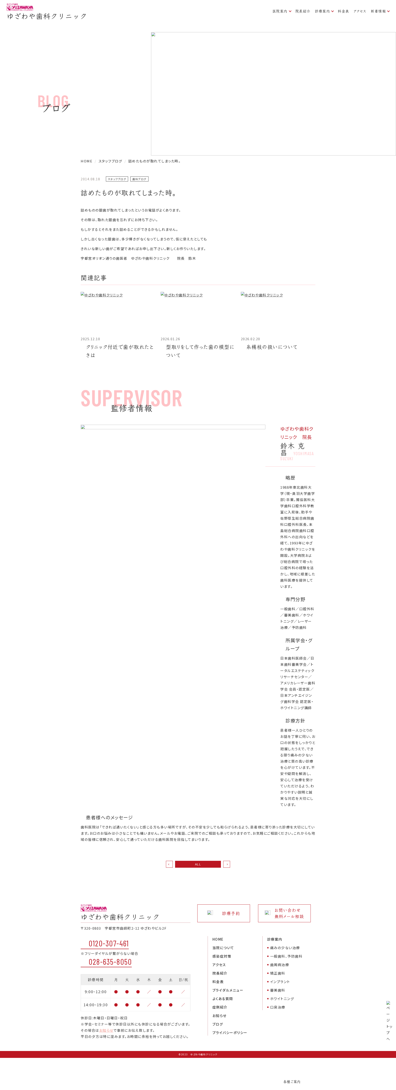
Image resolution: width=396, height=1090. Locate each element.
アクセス (360, 11)
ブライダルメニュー (228, 990)
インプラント (280, 981)
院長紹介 (303, 11)
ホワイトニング (282, 998)
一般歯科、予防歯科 (286, 956)
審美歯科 (277, 990)
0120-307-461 (109, 943)
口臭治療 (277, 1007)
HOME (218, 939)
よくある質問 (222, 998)
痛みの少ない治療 (285, 947)
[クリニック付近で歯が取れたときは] (118, 313)
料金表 (343, 11)
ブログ (217, 1024)
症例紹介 (220, 1007)
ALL (198, 864)
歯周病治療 (279, 964)
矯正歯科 (277, 973)
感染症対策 (221, 956)
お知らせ (106, 1030)
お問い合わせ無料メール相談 (289, 913)
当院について (223, 947)
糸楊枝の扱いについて (272, 347)
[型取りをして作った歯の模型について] (198, 313)
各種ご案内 (291, 1082)
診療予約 (231, 913)
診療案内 (322, 11)
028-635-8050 (110, 961)
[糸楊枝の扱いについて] (278, 313)
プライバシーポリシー (230, 1032)
